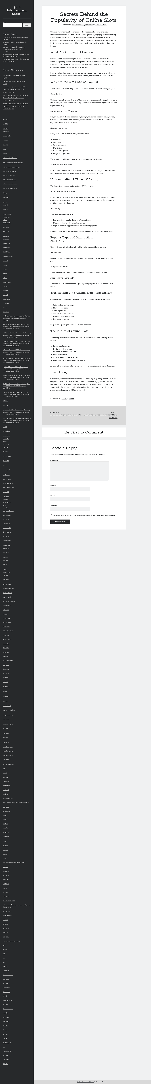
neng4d (5, 205)
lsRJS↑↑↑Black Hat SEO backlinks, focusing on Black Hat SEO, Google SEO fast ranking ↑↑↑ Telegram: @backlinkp (16, 327)
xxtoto (5, 273)
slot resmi (6, 896)
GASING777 (7, 635)
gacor (4, 441)
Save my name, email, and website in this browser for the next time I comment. (84, 515)
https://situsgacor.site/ (10, 188)
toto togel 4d (7, 540)
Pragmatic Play (7, 1051)
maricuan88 (7, 528)
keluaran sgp (7, 1043)
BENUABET (6, 303)
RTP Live (5, 996)
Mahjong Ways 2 (8, 724)
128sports (6, 227)
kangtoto (5, 131)
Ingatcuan (6, 231)
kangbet (5, 850)
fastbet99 (6, 832)
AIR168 (5, 614)
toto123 (5, 575)
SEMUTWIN (6, 639)
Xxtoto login (6, 223)
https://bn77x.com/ (9, 487)
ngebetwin (6, 475)
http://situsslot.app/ (9, 175)
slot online (6, 436)
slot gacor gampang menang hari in (14, 862)
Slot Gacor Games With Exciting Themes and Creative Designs (15, 89)
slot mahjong (7, 456)
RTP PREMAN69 (8, 631)
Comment (54, 460)
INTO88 (5, 924)
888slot (5, 447)
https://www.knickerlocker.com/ (13, 162)
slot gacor (6, 444)
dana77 (5, 845)
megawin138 (7, 282)
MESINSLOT (6, 523)
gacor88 (5, 932)
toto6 (4, 815)
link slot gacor (7, 532)
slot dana (6, 673)
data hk (6, 497)
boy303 (5, 124)
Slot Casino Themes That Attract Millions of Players (100, 416)
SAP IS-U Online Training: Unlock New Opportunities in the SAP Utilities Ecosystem (14, 49)
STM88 (5, 949)
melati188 (6, 879)
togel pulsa (6, 545)
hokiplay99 (6, 243)
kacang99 (6, 781)
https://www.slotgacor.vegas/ (12, 167)
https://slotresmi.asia (9, 180)
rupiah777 (6, 492)
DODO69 (6, 644)
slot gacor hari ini (8, 511)
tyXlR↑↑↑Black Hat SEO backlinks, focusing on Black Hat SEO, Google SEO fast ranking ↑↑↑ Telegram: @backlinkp (16, 369)
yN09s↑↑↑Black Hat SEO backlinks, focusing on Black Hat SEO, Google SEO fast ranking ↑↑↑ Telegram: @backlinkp (16, 352)
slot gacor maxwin (8, 764)
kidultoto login (7, 915)
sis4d (4, 149)
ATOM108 (6, 461)
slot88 (5, 427)
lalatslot (5, 508)
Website (53, 505)
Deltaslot (6, 236)
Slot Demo (6, 1017)
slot (4, 769)
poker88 (5, 209)
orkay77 (5, 401)
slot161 (5, 777)
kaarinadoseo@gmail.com (11, 87)
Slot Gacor (6, 312)
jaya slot (5, 560)
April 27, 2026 (101, 25)
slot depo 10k (7, 584)
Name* (53, 485)
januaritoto (6, 785)
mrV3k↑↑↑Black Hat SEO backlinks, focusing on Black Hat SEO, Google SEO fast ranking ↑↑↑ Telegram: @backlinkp (16, 377)
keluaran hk (6, 677)
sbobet (5, 153)
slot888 (5, 290)
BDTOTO (5, 451)
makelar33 (6, 572)
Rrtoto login (6, 217)
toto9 (4, 819)
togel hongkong (8, 747)
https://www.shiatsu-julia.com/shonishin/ (16, 802)
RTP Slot (5, 728)
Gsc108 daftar (62, 59)
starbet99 (6, 790)
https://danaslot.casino (10, 184)
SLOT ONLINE (7, 593)
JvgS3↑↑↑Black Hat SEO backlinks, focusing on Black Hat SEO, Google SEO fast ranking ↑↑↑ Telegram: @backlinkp (16, 344)
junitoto (5, 824)
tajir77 (5, 307)
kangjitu (5, 828)
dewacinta (6, 669)
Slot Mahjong (7, 479)
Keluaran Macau (8, 975)
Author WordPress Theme (85, 1082)
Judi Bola (6, 733)
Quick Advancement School (17, 10)
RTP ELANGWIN (8, 660)
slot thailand (7, 597)
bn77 (4, 505)
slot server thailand (9, 601)
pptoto (5, 220)
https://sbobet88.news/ (10, 158)
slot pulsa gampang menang (11, 941)
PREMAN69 (6, 605)
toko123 (5, 966)
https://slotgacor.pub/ (9, 171)
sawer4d (5, 197)
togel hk (5, 499)
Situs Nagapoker (8, 798)
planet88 (5, 579)
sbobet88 (6, 759)
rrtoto (5, 265)
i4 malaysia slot (8, 256)
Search (5, 22)
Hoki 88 (5, 140)
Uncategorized (68, 398)
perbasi (5, 701)
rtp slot (5, 841)
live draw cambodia (9, 901)
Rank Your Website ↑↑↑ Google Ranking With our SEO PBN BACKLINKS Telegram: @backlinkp (16, 318)
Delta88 (5, 145)
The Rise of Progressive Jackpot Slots (65, 415)
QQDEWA (6, 884)
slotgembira (6, 502)
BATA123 (6, 610)
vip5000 (5, 261)
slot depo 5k (6, 136)
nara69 (5, 773)
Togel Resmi (7, 214)
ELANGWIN (6, 618)
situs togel (6, 871)
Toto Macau (6, 627)
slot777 (5, 405)
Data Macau (6, 992)
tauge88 (5, 295)
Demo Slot (6, 970)
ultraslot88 (6, 299)
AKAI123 (6, 648)
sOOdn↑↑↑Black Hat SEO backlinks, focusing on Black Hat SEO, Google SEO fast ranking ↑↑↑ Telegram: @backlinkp (17, 335)
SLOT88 (5, 129)
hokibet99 (6, 794)
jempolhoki (6, 431)
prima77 (5, 682)
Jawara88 (6, 439)
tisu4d (5, 193)
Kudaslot (6, 1021)
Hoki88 (5, 119)
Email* (53, 495)
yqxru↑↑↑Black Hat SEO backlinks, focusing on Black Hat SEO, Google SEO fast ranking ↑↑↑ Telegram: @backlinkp (16, 360)
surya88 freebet (8, 483)
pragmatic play (7, 1000)
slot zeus (6, 552)
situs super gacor (8, 588)
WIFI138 (5, 564)
